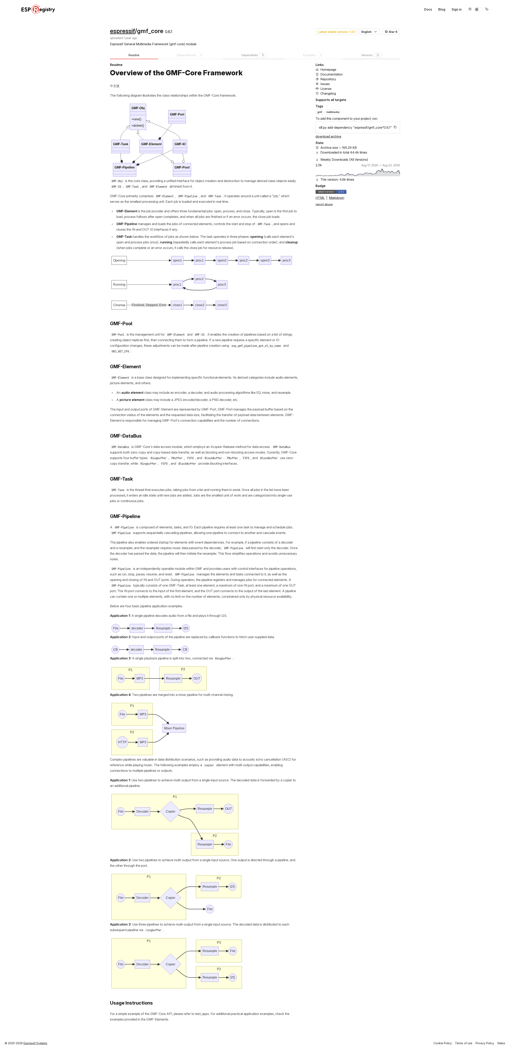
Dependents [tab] (252, 55)
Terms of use (463, 1043)
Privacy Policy (485, 1043)
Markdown (336, 198)
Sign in (457, 9)
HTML (320, 198)
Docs (428, 9)
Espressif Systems (35, 1043)
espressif (122, 30)
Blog (441, 9)
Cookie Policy (443, 1043)
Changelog (328, 93)
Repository (328, 79)
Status (501, 1043)
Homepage (328, 70)
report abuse (324, 204)
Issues (325, 84)
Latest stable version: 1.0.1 (336, 31)
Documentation (331, 74)
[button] (369, 31)
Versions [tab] (370, 55)
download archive (328, 136)
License (326, 89)
